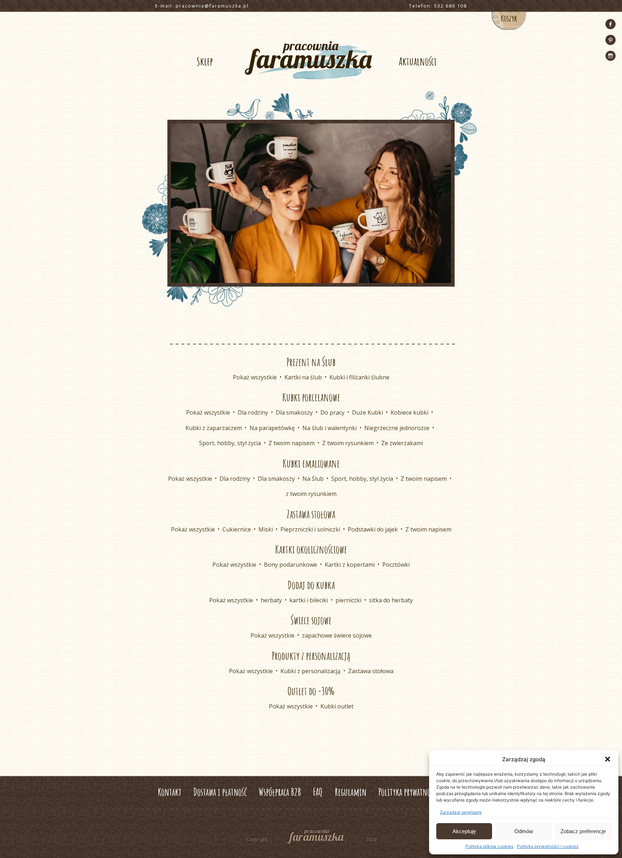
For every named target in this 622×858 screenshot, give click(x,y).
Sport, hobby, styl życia (230, 443)
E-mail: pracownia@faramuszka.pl (202, 6)
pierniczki (348, 600)
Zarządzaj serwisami (461, 812)
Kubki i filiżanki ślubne (359, 377)
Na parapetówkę (272, 428)
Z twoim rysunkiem (348, 443)
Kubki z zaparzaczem (213, 428)
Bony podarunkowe (290, 565)
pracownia (311, 56)
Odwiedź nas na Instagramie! (610, 55)
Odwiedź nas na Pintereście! (610, 40)
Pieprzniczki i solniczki (310, 529)
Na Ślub (313, 479)
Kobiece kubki (409, 412)
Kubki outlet (336, 706)
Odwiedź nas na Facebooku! (610, 24)
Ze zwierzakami (402, 443)
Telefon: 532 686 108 (438, 6)
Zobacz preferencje (583, 831)
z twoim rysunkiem (311, 494)
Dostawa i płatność (220, 792)
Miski (265, 529)
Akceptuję (464, 831)
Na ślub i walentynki (329, 428)
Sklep (205, 61)
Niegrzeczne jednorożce (396, 428)
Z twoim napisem (292, 443)
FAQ (318, 792)
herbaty (271, 600)
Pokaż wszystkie (255, 377)
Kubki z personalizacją (310, 671)
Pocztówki (396, 565)
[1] (311, 276)
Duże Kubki (367, 412)
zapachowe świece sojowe (337, 635)
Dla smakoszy (294, 412)
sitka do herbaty (391, 600)
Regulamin (350, 792)
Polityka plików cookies (489, 846)
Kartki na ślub (303, 377)
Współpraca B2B (280, 792)
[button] (607, 759)
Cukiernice (236, 529)
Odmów (523, 831)
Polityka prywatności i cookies (547, 846)
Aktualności (418, 61)
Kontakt (169, 792)
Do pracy (332, 412)
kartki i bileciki (308, 600)
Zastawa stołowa (370, 671)
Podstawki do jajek (373, 529)
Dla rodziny (253, 412)
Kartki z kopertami (350, 565)
